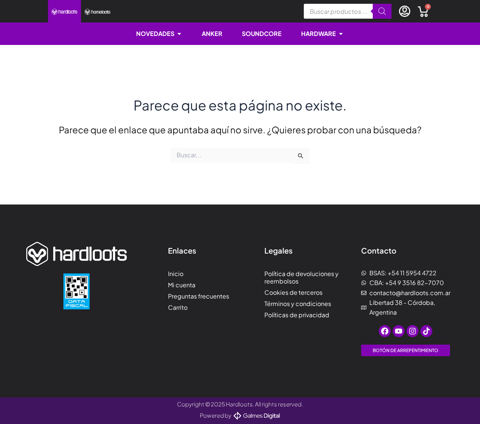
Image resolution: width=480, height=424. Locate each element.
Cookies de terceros (293, 292)
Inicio (175, 274)
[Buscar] (382, 11)
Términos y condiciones (297, 304)
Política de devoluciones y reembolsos (301, 277)
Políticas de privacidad (296, 315)
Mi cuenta (181, 285)
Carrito (178, 307)
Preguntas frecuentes (198, 296)
